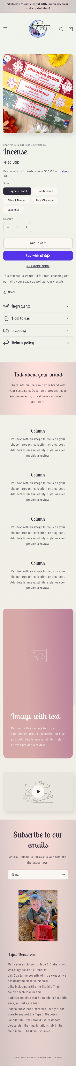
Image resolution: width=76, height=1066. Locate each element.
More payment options (38, 266)
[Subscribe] (63, 875)
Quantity (8, 219)
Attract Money (17, 200)
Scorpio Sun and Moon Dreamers (33, 1057)
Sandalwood (45, 191)
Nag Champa (44, 200)
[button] (5, 29)
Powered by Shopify (54, 1057)
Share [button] (11, 292)
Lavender (13, 210)
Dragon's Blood (17, 191)
